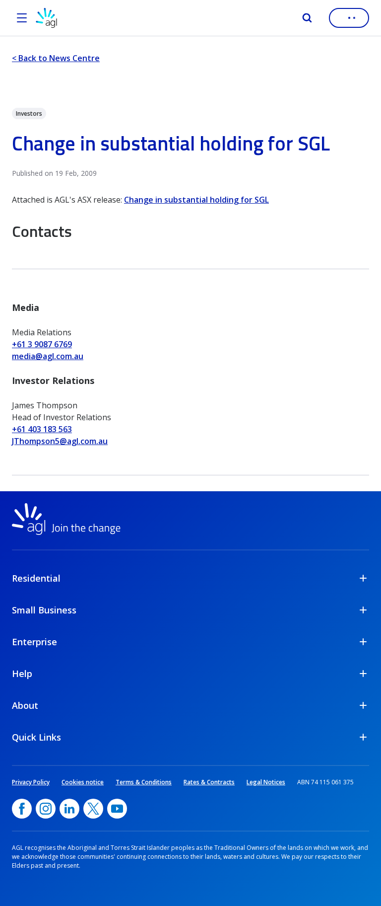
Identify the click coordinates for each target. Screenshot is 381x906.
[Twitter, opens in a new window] (93, 809)
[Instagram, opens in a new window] (46, 809)
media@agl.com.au (47, 356)
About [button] (25, 705)
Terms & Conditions (144, 782)
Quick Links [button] (36, 737)
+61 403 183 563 (42, 429)
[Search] (307, 18)
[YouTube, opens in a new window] (117, 809)
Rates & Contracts (209, 782)
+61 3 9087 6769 (42, 344)
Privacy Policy (31, 782)
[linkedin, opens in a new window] (69, 809)
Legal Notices (266, 782)
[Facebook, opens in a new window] (22, 809)
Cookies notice (83, 782)
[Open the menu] (22, 18)
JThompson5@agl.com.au (60, 441)
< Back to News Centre (56, 58)
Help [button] (22, 674)
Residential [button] (36, 578)
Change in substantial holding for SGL (196, 199)
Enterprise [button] (34, 642)
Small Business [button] (44, 610)
